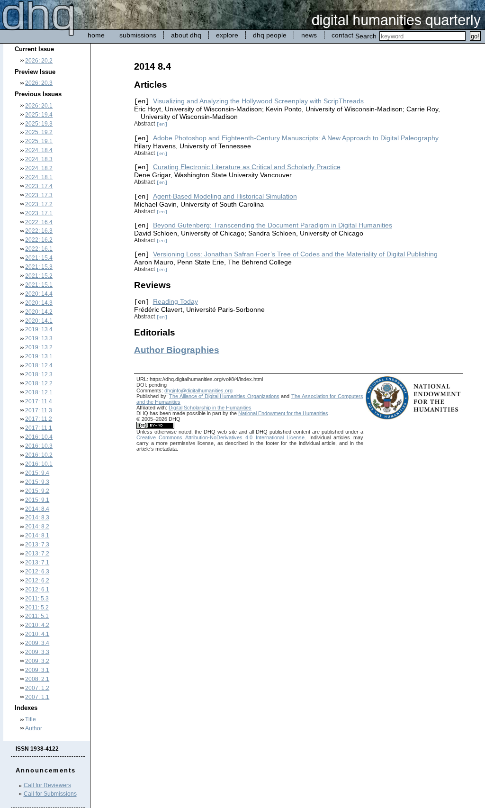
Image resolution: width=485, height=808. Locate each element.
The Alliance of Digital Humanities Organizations (224, 396)
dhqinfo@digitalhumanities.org (198, 390)
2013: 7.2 (37, 553)
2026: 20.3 (39, 83)
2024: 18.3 (39, 159)
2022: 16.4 (39, 222)
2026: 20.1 (39, 106)
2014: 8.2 (37, 526)
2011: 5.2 (37, 607)
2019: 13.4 (39, 329)
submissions (137, 35)
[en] (162, 124)
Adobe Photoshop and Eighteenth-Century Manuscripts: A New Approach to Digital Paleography (296, 138)
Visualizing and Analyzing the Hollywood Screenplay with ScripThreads (258, 101)
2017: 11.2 (38, 419)
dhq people (270, 35)
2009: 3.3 (37, 652)
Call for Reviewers (47, 785)
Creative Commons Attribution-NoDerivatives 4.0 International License (220, 437)
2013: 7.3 (37, 544)
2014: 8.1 (37, 535)
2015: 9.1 (37, 500)
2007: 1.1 (37, 697)
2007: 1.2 (37, 688)
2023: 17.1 (39, 213)
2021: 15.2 (39, 276)
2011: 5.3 (37, 598)
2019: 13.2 (39, 347)
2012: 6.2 (37, 580)
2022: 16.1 (39, 249)
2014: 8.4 (37, 509)
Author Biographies (176, 350)
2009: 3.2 (37, 661)
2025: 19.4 (39, 115)
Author (33, 728)
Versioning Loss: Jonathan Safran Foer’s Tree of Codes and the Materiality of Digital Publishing (295, 254)
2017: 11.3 (38, 410)
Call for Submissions (50, 794)
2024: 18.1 (39, 177)
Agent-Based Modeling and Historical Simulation (225, 196)
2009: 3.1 (37, 670)
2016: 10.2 (39, 455)
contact (342, 35)
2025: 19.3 (39, 124)
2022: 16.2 (39, 240)
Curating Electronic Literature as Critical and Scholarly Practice (247, 167)
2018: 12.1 (39, 392)
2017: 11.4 (38, 401)
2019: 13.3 (39, 338)
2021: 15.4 (39, 258)
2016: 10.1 (39, 464)
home (96, 35)
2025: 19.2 (39, 132)
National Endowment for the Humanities (283, 413)
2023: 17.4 (39, 186)
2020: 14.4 (39, 294)
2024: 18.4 (39, 150)
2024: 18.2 (39, 168)
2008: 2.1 (37, 679)
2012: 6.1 (37, 589)
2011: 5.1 (37, 616)
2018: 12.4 (39, 365)
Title (30, 719)
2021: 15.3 (39, 267)
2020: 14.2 (39, 312)
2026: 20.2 (39, 61)
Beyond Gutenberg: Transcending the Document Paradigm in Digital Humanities (272, 225)
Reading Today (175, 301)
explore (227, 35)
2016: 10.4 (39, 437)
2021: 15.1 (39, 285)
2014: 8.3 (37, 517)
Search (366, 36)
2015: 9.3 (37, 482)
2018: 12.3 (39, 374)
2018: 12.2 (39, 383)
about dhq (186, 35)
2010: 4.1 (37, 634)
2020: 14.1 (39, 321)
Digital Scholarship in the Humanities (210, 407)
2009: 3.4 (37, 643)
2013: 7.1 (37, 562)
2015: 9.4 (37, 473)
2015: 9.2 (37, 491)
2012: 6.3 (37, 571)
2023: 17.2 (39, 204)
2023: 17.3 (39, 195)
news (309, 35)
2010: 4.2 (37, 625)
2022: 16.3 (39, 231)
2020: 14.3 (39, 303)
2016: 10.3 (39, 446)
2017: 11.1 (38, 428)
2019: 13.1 (39, 356)
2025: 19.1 (39, 141)
